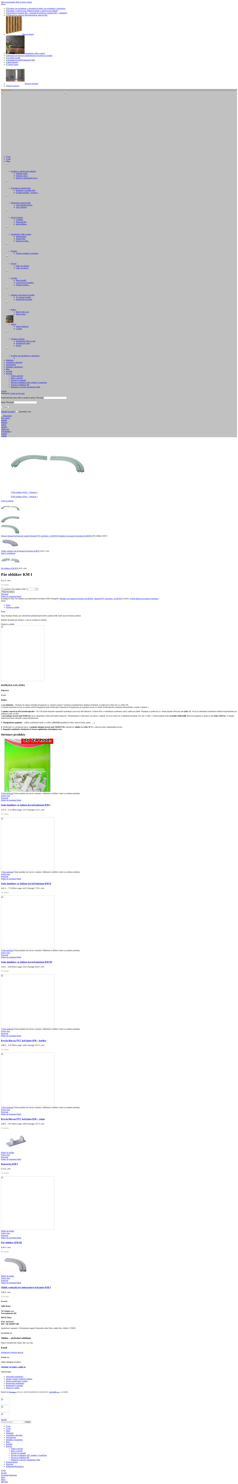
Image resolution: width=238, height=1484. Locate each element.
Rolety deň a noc (22, 312)
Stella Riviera (21, 222)
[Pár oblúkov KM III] (27, 1229)
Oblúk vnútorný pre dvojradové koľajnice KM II (20, 551)
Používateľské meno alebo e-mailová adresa (22, 398)
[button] (7, 1153)
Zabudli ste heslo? (8, 412)
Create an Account (17, 393)
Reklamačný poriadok (14, 1385)
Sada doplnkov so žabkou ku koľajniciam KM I (25, 805)
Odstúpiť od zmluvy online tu (13, 1367)
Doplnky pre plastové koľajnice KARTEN (76, 536)
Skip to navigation (8, 2)
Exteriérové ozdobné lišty (21, 188)
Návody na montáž (18, 380)
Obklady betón (22, 174)
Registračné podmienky (15, 1383)
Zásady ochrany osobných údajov (19, 1379)
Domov (4, 536)
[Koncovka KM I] (16, 1150)
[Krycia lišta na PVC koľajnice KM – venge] (27, 1105)
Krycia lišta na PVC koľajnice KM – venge (23, 1119)
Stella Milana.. (21, 224)
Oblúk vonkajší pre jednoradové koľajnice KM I (26, 1287)
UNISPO (19, 220)
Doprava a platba (12, 1388)
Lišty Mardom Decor (24, 205)
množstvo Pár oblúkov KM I (15, 589)
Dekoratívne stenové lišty (21, 203)
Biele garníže (21, 280)
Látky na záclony (22, 266)
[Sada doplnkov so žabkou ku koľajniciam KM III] (27, 948)
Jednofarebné (21, 236)
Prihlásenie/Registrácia (15, 1466)
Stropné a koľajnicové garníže (22, 295)
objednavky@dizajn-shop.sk (12, 1352)
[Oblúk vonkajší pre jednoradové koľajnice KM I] (15, 1274)
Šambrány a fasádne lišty (25, 190)
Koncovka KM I (9, 1164)
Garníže (14, 278)
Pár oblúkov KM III (9, 568)
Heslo (7, 402)
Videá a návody (17, 376)
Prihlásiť (5, 407)
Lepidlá (19, 329)
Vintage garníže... (23, 285)
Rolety (13, 310)
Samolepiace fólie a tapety (21, 234)
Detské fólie (20, 239)
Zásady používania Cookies (17, 1381)
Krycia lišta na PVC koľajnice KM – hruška (23, 1040)
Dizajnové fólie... (22, 241)
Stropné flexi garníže (24, 299)
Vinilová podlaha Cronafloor (27, 253)
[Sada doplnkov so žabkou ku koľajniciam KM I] (27, 791)
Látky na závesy (22, 268)
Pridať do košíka (8, 592)
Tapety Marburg (22, 326)
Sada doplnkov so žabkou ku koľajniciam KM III (26, 962)
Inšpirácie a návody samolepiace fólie (25, 387)
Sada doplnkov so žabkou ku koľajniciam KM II (26, 883)
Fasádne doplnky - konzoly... (27, 193)
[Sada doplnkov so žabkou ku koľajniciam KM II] (27, 870)
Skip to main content (24, 2)
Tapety (13, 324)
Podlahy (14, 251)
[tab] (8, 605)
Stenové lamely (17, 217)
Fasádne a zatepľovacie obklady (23, 171)
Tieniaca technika (18, 339)
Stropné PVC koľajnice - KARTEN (44, 536)
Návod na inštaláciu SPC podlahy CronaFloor (29, 382)
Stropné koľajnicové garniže (18, 536)
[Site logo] (32, 152)
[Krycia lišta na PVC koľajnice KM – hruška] (27, 1027)
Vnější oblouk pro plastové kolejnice (144, 599)
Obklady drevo (22, 176)
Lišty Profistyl (21, 207)
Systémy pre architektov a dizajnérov (25, 356)
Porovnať (9, 1464)
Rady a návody (17, 378)
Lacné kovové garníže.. (25, 283)
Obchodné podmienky (14, 1377)
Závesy (14, 263)
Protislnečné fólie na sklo (25, 341)
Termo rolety (21, 314)
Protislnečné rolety (23, 343)
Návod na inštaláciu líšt (20, 385)
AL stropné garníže (23, 297)
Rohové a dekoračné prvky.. (27, 178)
